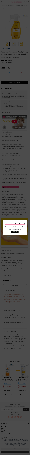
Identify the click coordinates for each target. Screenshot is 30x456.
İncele (15, 231)
